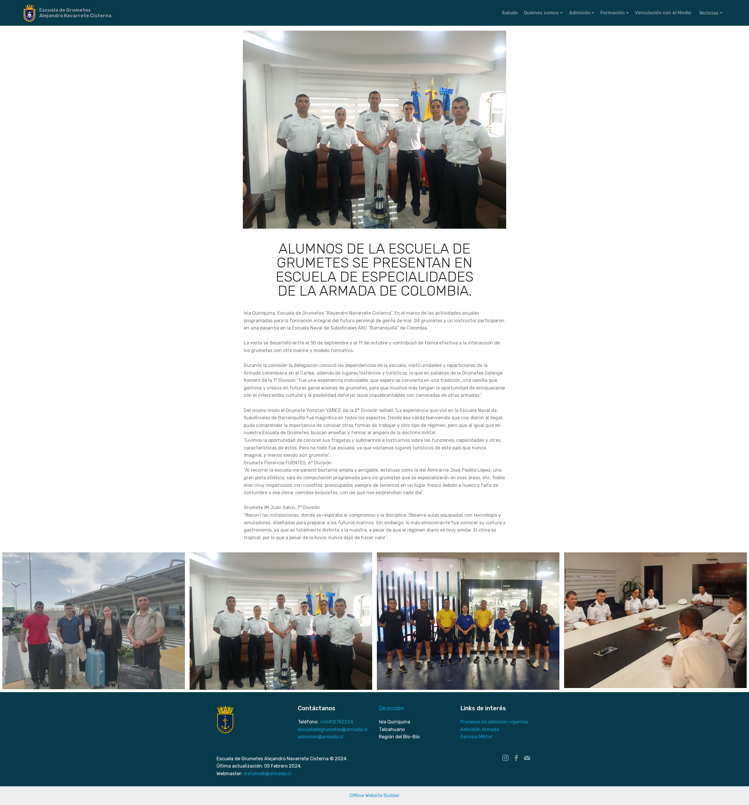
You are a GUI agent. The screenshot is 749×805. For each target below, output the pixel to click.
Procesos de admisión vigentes (494, 722)
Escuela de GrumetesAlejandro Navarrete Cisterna (75, 12)
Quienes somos (541, 12)
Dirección (391, 708)
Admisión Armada (479, 729)
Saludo (510, 12)
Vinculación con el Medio (663, 12)
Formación (612, 12)
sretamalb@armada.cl (267, 773)
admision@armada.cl (320, 737)
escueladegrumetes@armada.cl (332, 729)
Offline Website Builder (374, 795)
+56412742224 (336, 722)
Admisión (579, 12)
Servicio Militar (476, 737)
